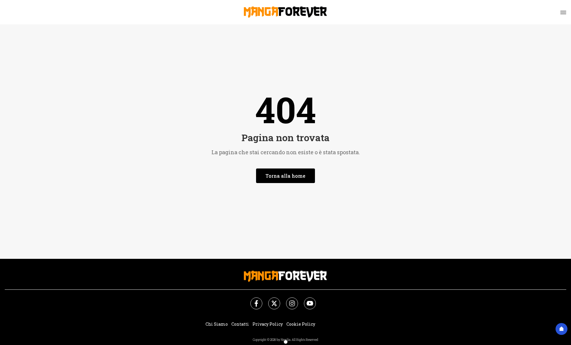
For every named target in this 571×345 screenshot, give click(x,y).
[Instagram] (288, 299)
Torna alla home (285, 176)
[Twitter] (270, 299)
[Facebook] (252, 299)
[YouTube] (306, 299)
